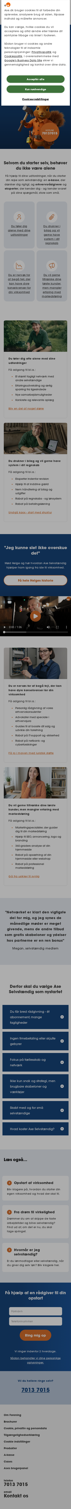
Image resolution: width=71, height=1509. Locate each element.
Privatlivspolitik (42, 52)
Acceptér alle (35, 79)
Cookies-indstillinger (35, 99)
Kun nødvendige (35, 89)
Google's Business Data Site (23, 60)
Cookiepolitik (13, 56)
